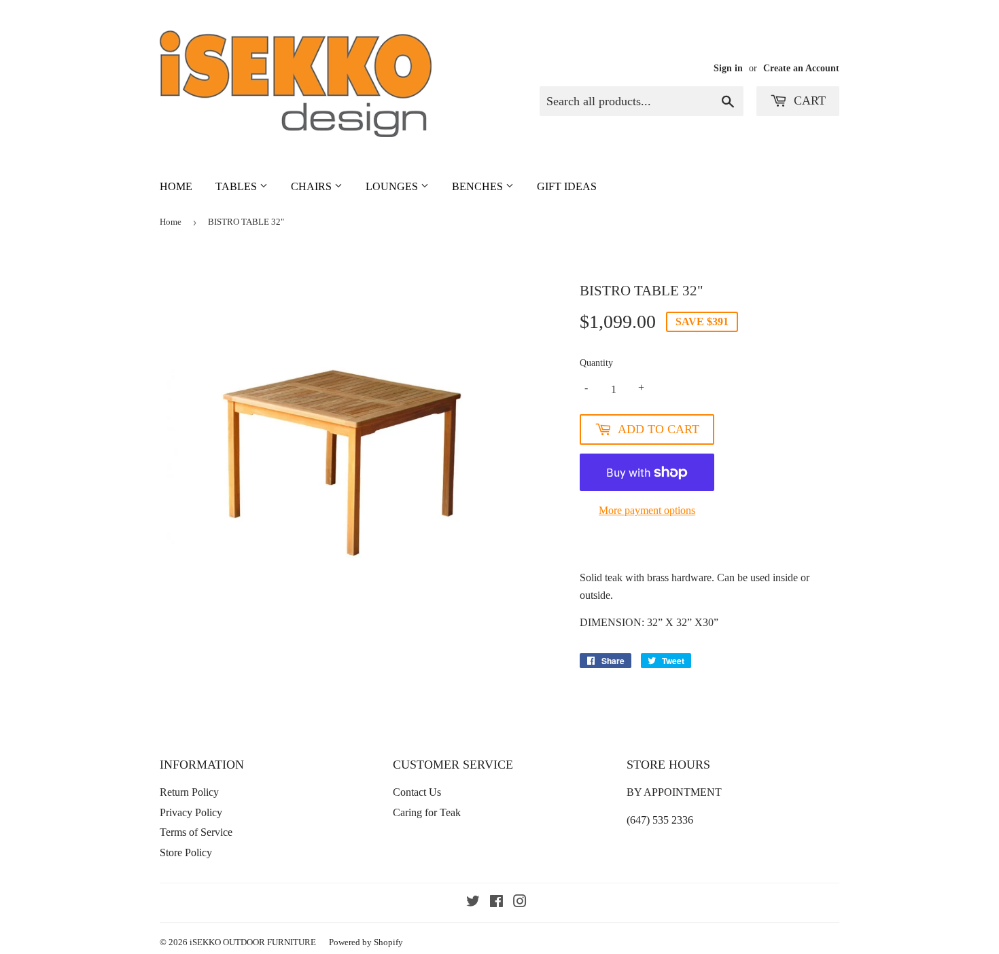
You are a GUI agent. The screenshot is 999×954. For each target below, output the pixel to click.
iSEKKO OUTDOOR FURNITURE (253, 942)
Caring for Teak (427, 812)
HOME (176, 186)
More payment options (647, 510)
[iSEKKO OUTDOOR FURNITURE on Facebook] (496, 903)
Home (170, 222)
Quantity (596, 363)
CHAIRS (312, 186)
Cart (808, 100)
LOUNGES (393, 186)
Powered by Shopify (366, 942)
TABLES (237, 186)
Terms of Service (196, 832)
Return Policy (189, 792)
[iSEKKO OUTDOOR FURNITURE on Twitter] (473, 903)
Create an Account (801, 68)
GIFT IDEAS (567, 186)
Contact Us (417, 792)
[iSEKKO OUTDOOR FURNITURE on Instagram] (520, 903)
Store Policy (186, 852)
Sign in (728, 68)
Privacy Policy (191, 812)
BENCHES (479, 186)
